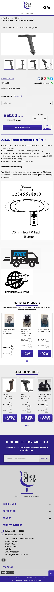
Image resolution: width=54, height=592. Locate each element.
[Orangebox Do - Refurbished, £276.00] (44, 320)
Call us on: (14, 531)
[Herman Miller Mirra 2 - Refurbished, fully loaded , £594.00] (27, 320)
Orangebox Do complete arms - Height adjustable (44, 397)
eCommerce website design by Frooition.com (26, 580)
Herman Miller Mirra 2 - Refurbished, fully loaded (26, 333)
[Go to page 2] (28, 425)
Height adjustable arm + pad (25, 396)
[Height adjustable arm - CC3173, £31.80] (9, 385)
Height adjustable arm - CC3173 (8, 396)
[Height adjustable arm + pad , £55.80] (27, 385)
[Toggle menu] (3, 7)
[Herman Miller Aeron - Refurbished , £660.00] (9, 320)
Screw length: (11, 96)
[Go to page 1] (27, 361)
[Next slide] (51, 64)
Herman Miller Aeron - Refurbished (9, 332)
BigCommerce (20, 578)
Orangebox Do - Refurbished (44, 331)
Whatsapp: (14, 535)
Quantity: (40, 115)
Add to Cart (24, 127)
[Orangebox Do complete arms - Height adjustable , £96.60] (44, 385)
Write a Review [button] (7, 78)
